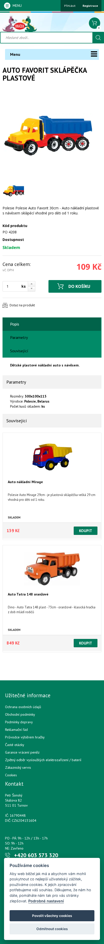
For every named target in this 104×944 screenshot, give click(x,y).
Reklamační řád (16, 729)
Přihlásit (69, 6)
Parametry (19, 337)
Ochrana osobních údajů (23, 707)
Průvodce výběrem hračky (25, 737)
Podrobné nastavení (46, 901)
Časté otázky (14, 744)
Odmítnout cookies (52, 929)
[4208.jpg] (48, 134)
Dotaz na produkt (22, 305)
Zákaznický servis (18, 767)
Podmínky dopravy (19, 722)
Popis (14, 324)
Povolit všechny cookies (52, 916)
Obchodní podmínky (20, 714)
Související (19, 350)
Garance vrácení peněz (22, 752)
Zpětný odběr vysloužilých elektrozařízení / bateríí (43, 760)
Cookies (11, 775)
